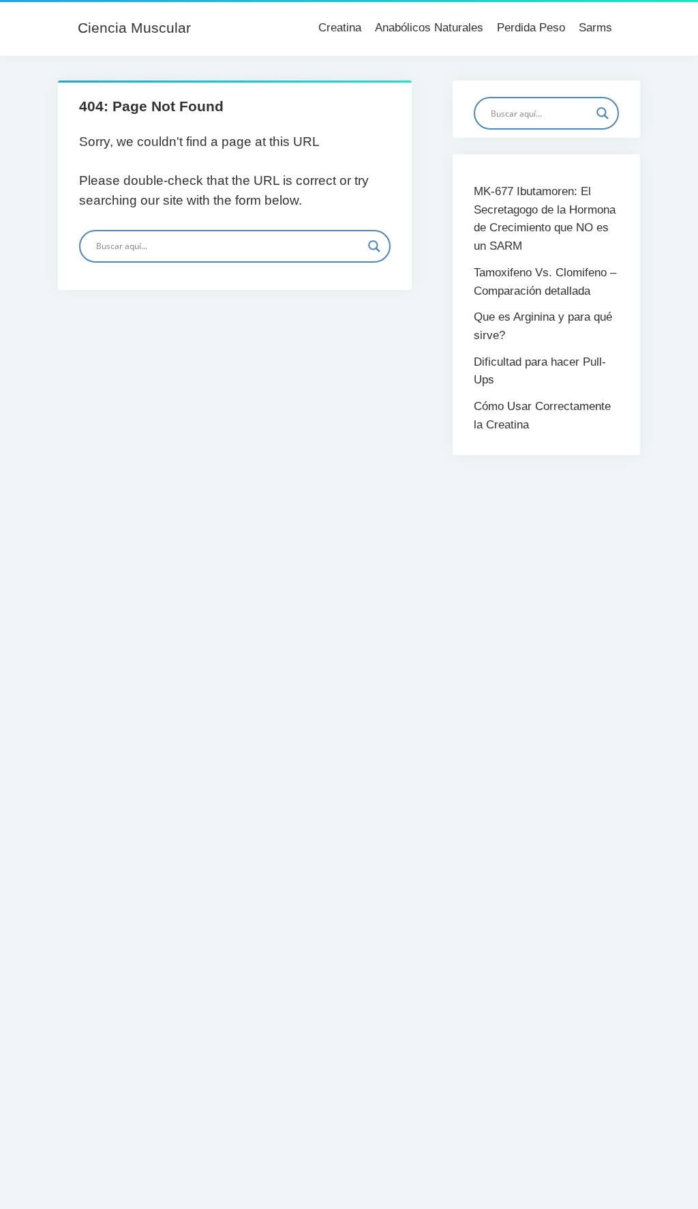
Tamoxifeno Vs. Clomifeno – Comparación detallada (545, 281)
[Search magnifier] (374, 246)
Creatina (339, 27)
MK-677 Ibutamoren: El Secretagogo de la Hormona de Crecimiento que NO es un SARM (545, 218)
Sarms (595, 27)
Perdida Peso (531, 27)
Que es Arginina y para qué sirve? (543, 326)
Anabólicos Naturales (429, 27)
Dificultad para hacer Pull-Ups (540, 371)
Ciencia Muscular (134, 27)
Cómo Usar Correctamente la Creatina (542, 415)
